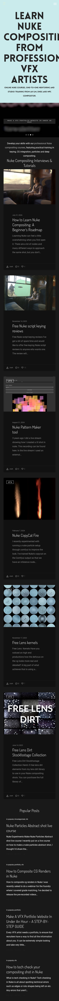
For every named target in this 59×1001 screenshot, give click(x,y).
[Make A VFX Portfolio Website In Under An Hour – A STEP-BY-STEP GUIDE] (29, 930)
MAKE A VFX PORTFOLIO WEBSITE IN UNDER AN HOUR (29, 121)
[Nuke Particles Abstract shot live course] (29, 836)
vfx (10, 173)
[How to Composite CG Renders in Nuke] (29, 882)
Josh (11, 267)
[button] (55, 3)
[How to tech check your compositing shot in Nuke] (29, 978)
